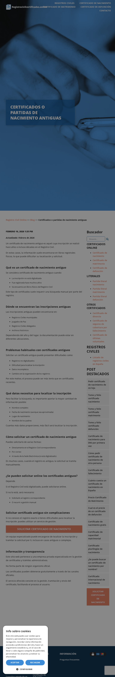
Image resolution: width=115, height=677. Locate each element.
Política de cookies (25, 656)
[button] (25, 669)
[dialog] (25, 650)
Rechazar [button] (35, 662)
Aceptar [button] (15, 662)
